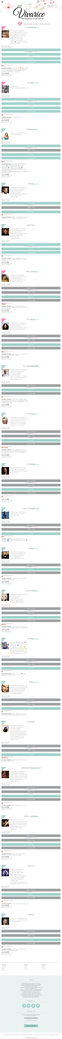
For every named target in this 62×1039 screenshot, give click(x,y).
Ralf (30, 866)
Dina (31, 548)
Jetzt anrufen (31, 49)
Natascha (31, 129)
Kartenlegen (25, 983)
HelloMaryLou (31, 508)
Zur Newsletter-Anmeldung (31, 1017)
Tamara (31, 722)
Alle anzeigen (4, 970)
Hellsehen (25, 991)
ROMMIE (30, 27)
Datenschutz (37, 1034)
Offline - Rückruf (31, 288)
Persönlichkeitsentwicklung (28, 985)
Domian (31, 464)
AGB (31, 1034)
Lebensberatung (36, 992)
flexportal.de (34, 1037)
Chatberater (36, 995)
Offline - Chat (31, 150)
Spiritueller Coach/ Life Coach (32, 986)
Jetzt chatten (31, 54)
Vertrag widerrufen (31, 1025)
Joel (31, 682)
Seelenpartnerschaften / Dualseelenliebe (31, 989)
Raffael (31, 225)
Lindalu (31, 414)
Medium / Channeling (33, 991)
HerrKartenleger (31, 768)
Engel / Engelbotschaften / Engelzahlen (29, 987)
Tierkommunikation (26, 992)
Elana (31, 83)
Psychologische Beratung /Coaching (31, 984)
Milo (31, 184)
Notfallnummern (54, 1034)
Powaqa (31, 319)
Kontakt (45, 1034)
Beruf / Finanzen (25, 990)
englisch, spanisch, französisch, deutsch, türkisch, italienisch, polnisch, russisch (31, 994)
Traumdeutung (26, 993)
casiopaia (31, 591)
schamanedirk (31, 366)
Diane (31, 914)
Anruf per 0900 (31, 62)
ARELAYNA (31, 271)
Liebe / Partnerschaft (35, 990)
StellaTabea (31, 816)
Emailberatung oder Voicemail (31, 997)
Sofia (31, 639)
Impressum (24, 1034)
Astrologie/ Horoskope (34, 983)
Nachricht (31, 58)
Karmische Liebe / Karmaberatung (33, 988)
